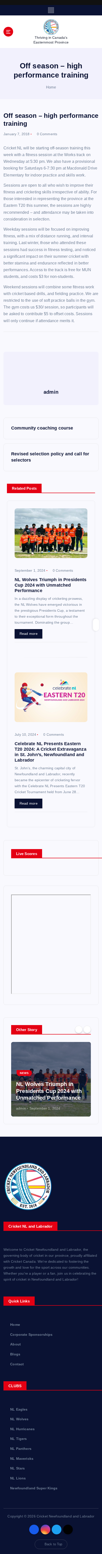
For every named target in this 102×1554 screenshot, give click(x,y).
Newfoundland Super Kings (33, 1488)
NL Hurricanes (22, 1429)
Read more (29, 634)
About (15, 1344)
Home (51, 87)
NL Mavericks (21, 1459)
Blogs (15, 1354)
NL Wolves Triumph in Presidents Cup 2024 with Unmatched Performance (49, 1091)
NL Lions (18, 1478)
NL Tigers (18, 1439)
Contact (17, 1364)
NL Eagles (18, 1409)
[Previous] (78, 1029)
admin (21, 1108)
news (24, 1073)
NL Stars (17, 1468)
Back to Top (53, 1544)
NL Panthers (20, 1449)
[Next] (87, 1029)
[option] (51, 1079)
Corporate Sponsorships (31, 1335)
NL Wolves (19, 1419)
